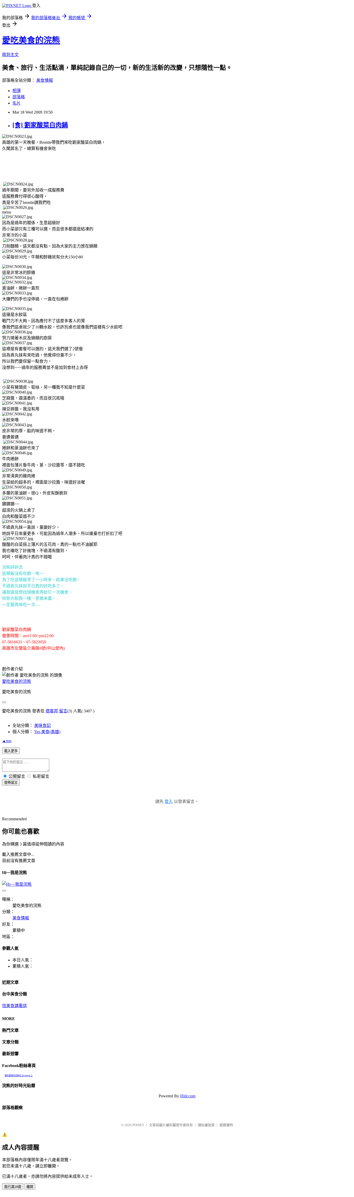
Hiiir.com (187, 1096)
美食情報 (44, 80)
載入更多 (11, 751)
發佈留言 (11, 783)
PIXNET (138, 1125)
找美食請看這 (14, 1005)
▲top (6, 741)
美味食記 (42, 725)
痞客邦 (52, 711)
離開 (29, 1187)
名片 (16, 103)
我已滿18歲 (12, 1187)
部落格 (18, 97)
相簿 (16, 90)
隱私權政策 (206, 1125)
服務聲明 (226, 1125)
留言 (63, 711)
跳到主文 (10, 54)
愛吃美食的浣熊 (31, 40)
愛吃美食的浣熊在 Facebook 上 (19, 1075)
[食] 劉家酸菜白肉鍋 (40, 125)
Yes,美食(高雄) (47, 732)
